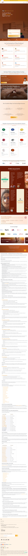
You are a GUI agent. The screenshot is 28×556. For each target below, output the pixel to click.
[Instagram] (3, 538)
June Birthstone (4, 453)
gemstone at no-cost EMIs (4, 465)
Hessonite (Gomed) (4, 366)
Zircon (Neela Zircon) (5, 393)
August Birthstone (4, 456)
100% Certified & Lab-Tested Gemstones (14, 0)
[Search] (23, 2)
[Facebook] (1, 538)
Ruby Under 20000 (15, 553)
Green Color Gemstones (21, 550)
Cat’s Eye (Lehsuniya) (4, 375)
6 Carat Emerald (7, 550)
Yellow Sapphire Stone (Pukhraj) (6, 329)
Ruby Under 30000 (21, 553)
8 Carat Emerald (12, 550)
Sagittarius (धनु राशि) (4, 426)
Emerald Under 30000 (7, 551)
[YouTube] (8, 538)
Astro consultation (7, 283)
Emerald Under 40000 (13, 551)
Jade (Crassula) (4, 391)
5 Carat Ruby (22, 552)
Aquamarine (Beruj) (5, 396)
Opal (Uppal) (4, 394)
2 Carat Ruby (4, 552)
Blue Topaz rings (4, 480)
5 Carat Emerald (3, 550)
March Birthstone (4, 449)
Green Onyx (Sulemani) (5, 390)
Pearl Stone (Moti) (4, 348)
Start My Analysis (14, 117)
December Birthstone (4, 461)
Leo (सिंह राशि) (3, 421)
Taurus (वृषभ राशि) (4, 417)
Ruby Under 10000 (10, 553)
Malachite (4, 399)
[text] (7, 230)
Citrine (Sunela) (4, 392)
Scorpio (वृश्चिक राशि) (4, 425)
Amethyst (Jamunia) (5, 395)
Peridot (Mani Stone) (5, 389)
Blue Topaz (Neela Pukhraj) (6, 397)
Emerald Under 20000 (19, 551)
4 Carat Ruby (8, 552)
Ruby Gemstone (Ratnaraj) (5, 309)
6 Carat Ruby (19, 552)
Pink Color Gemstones (5, 553)
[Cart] (26, 2)
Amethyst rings (4, 481)
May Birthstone (4, 452)
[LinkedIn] (4, 538)
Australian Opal (5, 554)
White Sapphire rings (5, 476)
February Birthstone (4, 448)
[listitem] (7, 50)
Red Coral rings (4, 477)
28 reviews (6, 180)
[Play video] (14, 92)
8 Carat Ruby (15, 552)
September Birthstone (4, 457)
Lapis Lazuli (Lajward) (5, 398)
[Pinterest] (6, 538)
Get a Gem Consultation (4, 82)
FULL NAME (9, 30)
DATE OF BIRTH (9, 32)
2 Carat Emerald (16, 550)
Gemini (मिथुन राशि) (4, 418)
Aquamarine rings (5, 479)
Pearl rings (4, 478)
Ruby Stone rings (4, 475)
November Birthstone (4, 460)
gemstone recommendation (19, 405)
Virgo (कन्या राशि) (4, 422)
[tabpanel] (4, 163)
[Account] (25, 2)
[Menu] (1, 2)
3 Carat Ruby (11, 552)
